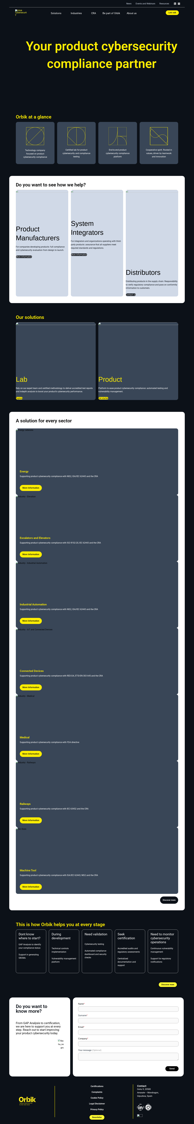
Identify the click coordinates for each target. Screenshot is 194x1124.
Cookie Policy (97, 1098)
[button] (172, 12)
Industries (76, 13)
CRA (93, 13)
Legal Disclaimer (97, 1103)
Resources (164, 3)
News (128, 3)
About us (132, 13)
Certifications (97, 1086)
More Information (30, 488)
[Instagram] (179, 4)
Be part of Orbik (111, 13)
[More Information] (97, 447)
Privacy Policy (97, 1109)
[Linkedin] (175, 4)
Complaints (97, 1092)
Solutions (56, 13)
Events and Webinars (145, 3)
